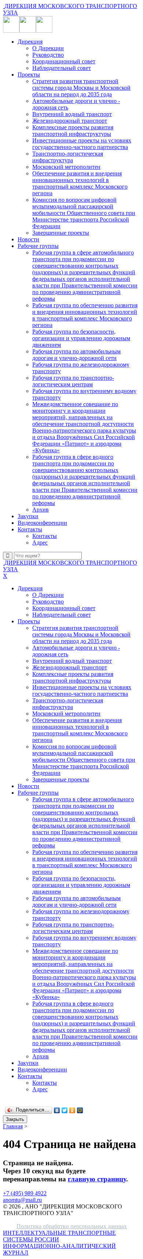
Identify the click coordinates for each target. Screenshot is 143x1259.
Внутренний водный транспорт (72, 114)
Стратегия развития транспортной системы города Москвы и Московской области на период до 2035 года (81, 87)
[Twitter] (65, 1110)
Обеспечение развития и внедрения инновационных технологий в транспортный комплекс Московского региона (80, 183)
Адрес (40, 542)
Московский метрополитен (66, 167)
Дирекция (30, 41)
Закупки (28, 516)
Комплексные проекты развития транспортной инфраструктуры (72, 130)
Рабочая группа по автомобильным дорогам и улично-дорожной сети (76, 354)
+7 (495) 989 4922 (25, 1193)
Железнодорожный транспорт (69, 121)
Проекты (29, 74)
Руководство (48, 55)
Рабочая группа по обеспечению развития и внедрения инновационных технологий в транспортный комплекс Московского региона (85, 315)
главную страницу (97, 1179)
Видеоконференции (42, 523)
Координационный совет (63, 61)
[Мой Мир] (80, 1110)
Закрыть (15, 1119)
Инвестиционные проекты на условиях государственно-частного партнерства (81, 143)
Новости (28, 239)
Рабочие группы (38, 246)
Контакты (30, 529)
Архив (40, 509)
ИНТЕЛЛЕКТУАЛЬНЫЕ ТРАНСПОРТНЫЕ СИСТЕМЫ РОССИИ (59, 1243)
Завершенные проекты (60, 233)
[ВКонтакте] (57, 1110)
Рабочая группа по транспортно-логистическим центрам (73, 381)
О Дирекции (48, 48)
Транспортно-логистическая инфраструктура (67, 157)
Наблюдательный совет (61, 68)
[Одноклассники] (72, 1110)
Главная (13, 1126)
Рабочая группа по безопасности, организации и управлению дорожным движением (81, 338)
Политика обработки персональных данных (71, 1226)
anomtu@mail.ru (22, 1200)
